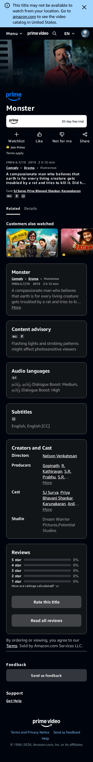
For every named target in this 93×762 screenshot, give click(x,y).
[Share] (84, 134)
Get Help (14, 700)
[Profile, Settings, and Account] (85, 33)
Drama (29, 168)
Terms (11, 645)
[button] (35, 586)
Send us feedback (66, 732)
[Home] (38, 33)
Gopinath (51, 465)
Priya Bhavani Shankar (43, 191)
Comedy (12, 168)
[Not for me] (61, 134)
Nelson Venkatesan (60, 455)
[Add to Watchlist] (16, 134)
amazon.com (24, 16)
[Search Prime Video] (54, 33)
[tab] (13, 208)
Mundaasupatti (32, 243)
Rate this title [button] (47, 602)
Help (45, 738)
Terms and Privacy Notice (30, 732)
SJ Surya (20, 191)
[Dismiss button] (84, 7)
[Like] (39, 134)
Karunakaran (71, 191)
